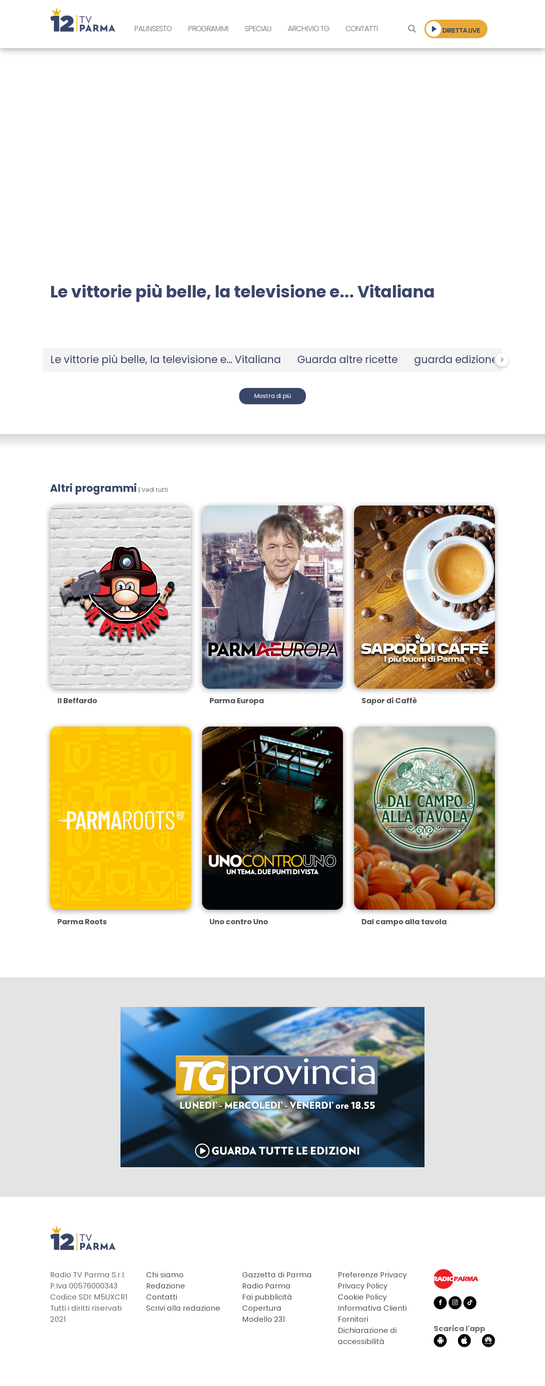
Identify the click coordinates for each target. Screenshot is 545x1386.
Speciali (258, 28)
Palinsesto (153, 28)
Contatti (362, 28)
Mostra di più (272, 396)
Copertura (261, 1308)
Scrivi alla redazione (183, 1308)
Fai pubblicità (267, 1297)
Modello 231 (263, 1319)
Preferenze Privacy (372, 1275)
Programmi (208, 28)
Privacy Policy (362, 1286)
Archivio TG (308, 28)
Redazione (165, 1286)
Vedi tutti (155, 489)
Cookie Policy (362, 1297)
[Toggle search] (411, 29)
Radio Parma (266, 1286)
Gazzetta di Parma (277, 1275)
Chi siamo (165, 1275)
